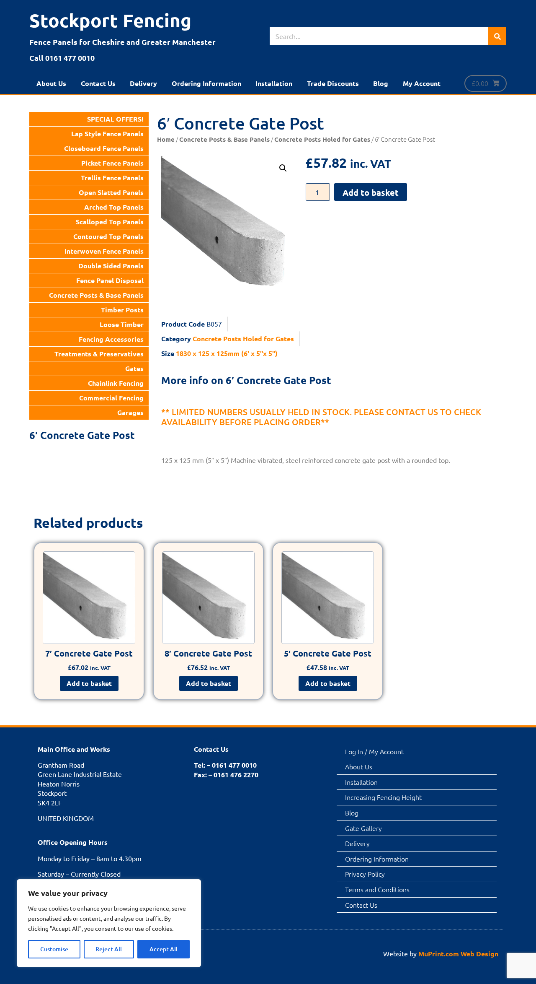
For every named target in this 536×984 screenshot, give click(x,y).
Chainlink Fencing (116, 383)
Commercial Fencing (111, 397)
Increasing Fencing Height (383, 797)
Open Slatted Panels (111, 192)
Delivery (143, 83)
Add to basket (371, 192)
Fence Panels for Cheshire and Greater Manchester (122, 42)
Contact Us (98, 83)
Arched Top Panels (114, 207)
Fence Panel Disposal (110, 280)
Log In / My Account (374, 751)
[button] (283, 168)
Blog (380, 83)
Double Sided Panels (111, 265)
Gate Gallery (363, 828)
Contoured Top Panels (108, 236)
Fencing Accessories (111, 339)
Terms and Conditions (377, 889)
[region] (109, 923)
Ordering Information (206, 83)
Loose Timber (122, 324)
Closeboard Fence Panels (104, 148)
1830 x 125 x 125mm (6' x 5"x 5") (227, 353)
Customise (54, 949)
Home (166, 139)
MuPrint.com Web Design (458, 953)
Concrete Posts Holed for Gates (322, 139)
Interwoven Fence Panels (104, 251)
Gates (134, 368)
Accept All (163, 949)
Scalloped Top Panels (110, 221)
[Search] (497, 36)
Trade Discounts (333, 83)
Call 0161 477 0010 (62, 57)
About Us (51, 83)
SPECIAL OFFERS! (115, 118)
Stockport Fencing (110, 20)
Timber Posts (122, 309)
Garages (130, 412)
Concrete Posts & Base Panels (96, 295)
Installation (273, 83)
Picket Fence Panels (112, 162)
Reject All (108, 949)
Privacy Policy (365, 873)
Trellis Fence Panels (112, 177)
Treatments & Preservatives (99, 353)
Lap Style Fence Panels (107, 133)
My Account (422, 83)
